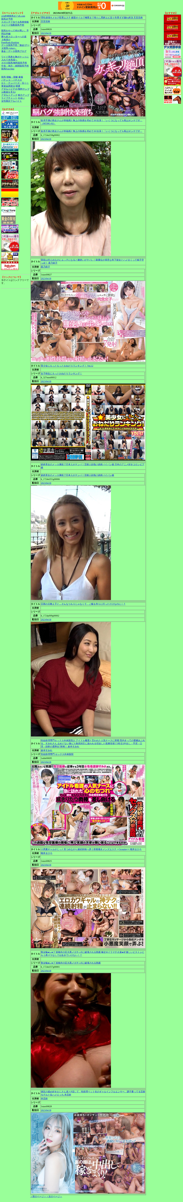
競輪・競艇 (12, 77)
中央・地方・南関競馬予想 (15, 66)
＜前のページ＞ (38, 1196)
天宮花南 (45, 21)
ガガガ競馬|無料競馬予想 (14, 63)
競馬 (3, 77)
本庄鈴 (44, 1098)
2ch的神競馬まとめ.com (13, 16)
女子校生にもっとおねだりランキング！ (61, 373)
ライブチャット (9, 98)
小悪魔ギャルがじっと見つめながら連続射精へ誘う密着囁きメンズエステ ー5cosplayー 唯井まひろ (91, 849)
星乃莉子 (45, 267)
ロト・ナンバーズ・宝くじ (15, 83)
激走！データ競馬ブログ (13, 51)
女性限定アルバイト (11, 101)
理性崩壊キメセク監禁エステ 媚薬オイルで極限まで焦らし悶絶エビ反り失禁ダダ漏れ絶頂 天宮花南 (92, 17)
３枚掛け (5, 39)
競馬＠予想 (7, 19)
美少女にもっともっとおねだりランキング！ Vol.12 (67, 366)
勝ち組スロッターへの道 (13, 36)
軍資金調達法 (8, 86)
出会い (21, 98)
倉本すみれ (46, 750)
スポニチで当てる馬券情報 (15, 22)
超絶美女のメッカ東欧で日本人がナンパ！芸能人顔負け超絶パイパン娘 (77, 475)
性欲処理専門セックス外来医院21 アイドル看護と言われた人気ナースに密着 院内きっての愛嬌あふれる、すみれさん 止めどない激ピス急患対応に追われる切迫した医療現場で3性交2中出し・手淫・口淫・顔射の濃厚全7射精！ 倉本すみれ (93, 743)
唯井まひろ (46, 853)
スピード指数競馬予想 (12, 25)
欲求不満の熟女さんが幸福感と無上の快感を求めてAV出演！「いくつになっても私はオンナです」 (91, 131)
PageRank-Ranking (10, 42)
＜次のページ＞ (54, 1196)
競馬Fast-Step (7, 69)
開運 (18, 86)
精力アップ (23, 95)
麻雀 (20, 77)
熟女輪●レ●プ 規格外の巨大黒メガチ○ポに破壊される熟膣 (71, 963)
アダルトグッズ (9, 95)
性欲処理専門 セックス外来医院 (57, 754)
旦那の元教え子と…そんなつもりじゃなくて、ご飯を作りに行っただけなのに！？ (83, 604)
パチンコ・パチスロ (11, 80)
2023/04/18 (46, 33)
